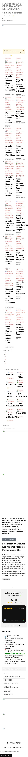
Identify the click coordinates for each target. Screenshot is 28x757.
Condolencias (8, 109)
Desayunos (8, 694)
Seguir (9, 755)
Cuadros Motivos (11, 683)
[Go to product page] (20, 204)
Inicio (6, 673)
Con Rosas (21, 175)
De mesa (22, 107)
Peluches (8, 680)
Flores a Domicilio (12, 677)
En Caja (11, 72)
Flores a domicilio (9, 74)
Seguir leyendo (6, 579)
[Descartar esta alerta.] (23, 50)
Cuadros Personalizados (11, 687)
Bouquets (18, 69)
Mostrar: (5, 350)
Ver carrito (3, 755)
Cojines (7, 691)
